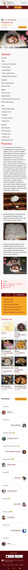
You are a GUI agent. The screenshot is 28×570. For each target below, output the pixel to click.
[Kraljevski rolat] (15, 201)
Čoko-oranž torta (7, 347)
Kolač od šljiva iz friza (21, 382)
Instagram (17, 564)
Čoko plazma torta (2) (7, 365)
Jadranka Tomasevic (12, 438)
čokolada (13, 284)
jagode (13, 285)
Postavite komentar (21, 399)
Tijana (8, 543)
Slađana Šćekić (11, 464)
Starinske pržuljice (8, 299)
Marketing (7, 561)
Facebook (4, 564)
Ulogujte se (17, 7)
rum (6, 284)
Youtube (12, 564)
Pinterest (21, 564)
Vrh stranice (13, 553)
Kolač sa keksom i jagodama (11, 304)
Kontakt (11, 561)
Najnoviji (7, 294)
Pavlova (21, 365)
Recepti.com (2, 560)
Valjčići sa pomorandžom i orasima (12, 307)
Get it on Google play (19, 556)
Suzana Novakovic (12, 490)
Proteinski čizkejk (8, 301)
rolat (6, 285)
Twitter (8, 564)
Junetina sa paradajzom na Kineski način (14, 312)
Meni (14, 568)
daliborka (9, 412)
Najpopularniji (20, 294)
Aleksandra (18, 477)
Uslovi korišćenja (19, 560)
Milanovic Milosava (16, 425)
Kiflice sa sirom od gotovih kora (11, 309)
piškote (21, 284)
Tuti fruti (7, 330)
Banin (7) (21, 347)
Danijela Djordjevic (16, 530)
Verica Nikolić (17, 504)
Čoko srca (21, 330)
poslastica (7, 287)
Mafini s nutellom (7, 382)
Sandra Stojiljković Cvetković (13, 451)
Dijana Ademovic (12, 19)
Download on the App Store (10, 556)
